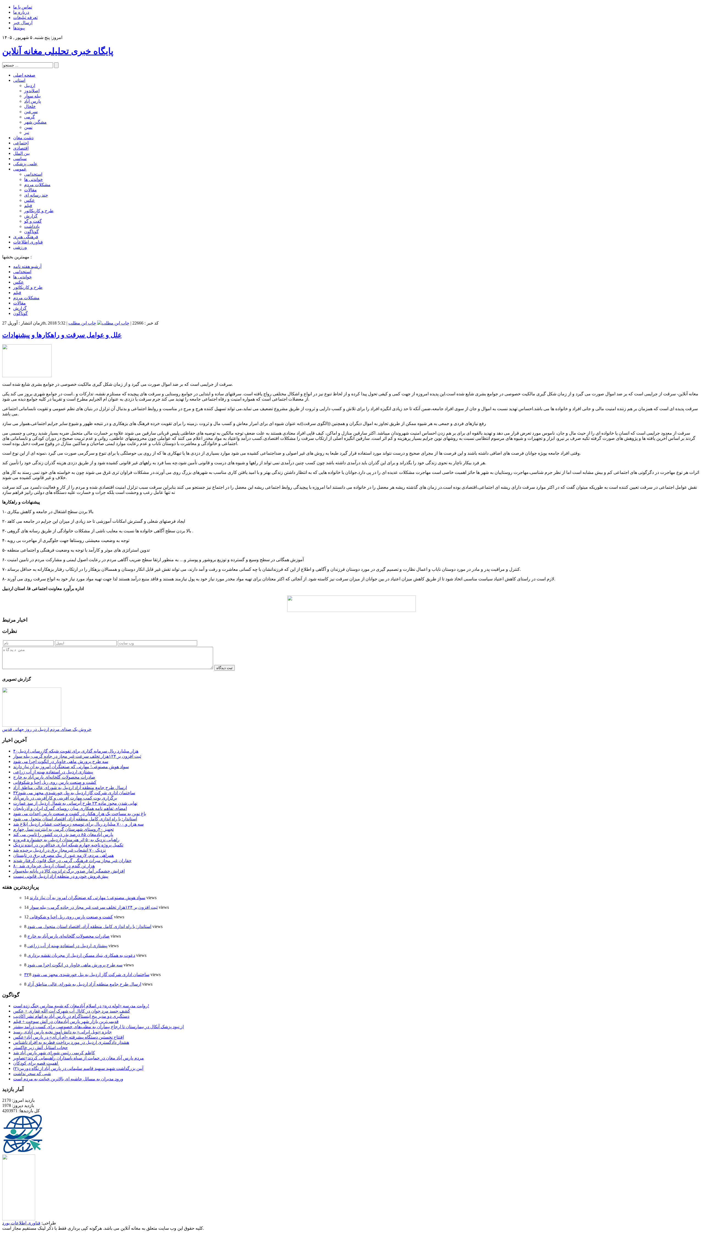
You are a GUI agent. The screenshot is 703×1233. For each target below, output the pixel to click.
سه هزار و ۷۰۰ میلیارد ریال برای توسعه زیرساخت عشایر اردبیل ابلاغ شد (78, 824)
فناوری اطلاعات (28, 242)
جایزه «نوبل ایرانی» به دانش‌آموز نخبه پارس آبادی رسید (62, 1032)
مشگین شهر (35, 122)
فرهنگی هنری (25, 236)
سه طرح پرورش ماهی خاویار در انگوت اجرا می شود (60, 761)
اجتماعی (21, 143)
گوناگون (31, 231)
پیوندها (19, 28)
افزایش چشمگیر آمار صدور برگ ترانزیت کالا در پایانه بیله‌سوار (69, 871)
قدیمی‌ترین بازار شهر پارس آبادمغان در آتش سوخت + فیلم (66, 1021)
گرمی (29, 116)
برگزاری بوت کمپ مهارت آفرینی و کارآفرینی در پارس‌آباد (65, 798)
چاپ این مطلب (82, 323)
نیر (26, 132)
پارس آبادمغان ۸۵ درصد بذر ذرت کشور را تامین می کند (63, 834)
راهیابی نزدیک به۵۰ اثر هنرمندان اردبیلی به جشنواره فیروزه (66, 839)
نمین (28, 127)
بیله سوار (32, 96)
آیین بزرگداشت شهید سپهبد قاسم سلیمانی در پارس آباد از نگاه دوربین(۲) (78, 1068)
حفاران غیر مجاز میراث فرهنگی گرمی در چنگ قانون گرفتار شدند (72, 860)
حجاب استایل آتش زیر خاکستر (40, 1047)
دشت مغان (23, 137)
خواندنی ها (33, 179)
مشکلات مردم (37, 184)
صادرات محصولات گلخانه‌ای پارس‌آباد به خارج (54, 777)
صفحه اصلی (24, 75)
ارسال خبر (22, 22)
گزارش (31, 216)
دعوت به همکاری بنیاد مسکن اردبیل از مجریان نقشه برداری (81, 955)
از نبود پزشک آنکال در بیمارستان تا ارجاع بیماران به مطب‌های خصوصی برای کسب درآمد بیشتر (98, 1026)
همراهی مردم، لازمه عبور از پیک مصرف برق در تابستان (63, 855)
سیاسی (20, 158)
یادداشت (32, 226)
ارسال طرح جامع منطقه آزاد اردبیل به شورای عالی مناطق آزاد (70, 787)
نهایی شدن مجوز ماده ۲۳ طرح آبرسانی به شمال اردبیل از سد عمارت (75, 803)
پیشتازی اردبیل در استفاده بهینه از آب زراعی (53, 772)
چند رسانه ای (36, 195)
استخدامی (33, 174)
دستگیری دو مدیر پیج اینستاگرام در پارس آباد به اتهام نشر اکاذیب (71, 1016)
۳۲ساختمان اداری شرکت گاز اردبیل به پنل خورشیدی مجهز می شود (74, 792)
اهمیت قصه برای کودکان (36, 1063)
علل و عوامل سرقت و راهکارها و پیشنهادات (62, 335)
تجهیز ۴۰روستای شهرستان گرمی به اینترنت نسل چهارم (63, 829)
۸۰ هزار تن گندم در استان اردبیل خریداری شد (54, 865)
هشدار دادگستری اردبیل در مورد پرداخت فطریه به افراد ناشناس (71, 1042)
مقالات (30, 190)
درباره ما (21, 12)
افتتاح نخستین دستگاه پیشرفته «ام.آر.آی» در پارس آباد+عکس (68, 1037)
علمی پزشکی (25, 163)
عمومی (20, 169)
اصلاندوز (32, 90)
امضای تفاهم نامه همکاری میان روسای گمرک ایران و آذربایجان (70, 808)
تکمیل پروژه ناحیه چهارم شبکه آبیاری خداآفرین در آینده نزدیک (68, 845)
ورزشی (20, 247)
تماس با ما (22, 7)
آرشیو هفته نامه (27, 266)
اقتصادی (21, 148)
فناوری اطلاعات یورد (21, 1223)
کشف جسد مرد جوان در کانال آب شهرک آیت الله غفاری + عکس (71, 1011)
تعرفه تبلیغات (25, 17)
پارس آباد (32, 101)
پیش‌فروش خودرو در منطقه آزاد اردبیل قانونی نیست (60, 876)
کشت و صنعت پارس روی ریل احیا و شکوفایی (54, 782)
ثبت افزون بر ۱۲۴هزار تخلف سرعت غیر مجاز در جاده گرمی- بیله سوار (77, 756)
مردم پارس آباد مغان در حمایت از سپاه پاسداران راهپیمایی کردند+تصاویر (78, 1058)
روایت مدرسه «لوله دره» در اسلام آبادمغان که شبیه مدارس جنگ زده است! (81, 1005)
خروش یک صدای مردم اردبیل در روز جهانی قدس (46, 729)
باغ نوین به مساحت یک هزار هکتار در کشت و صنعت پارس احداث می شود (79, 813)
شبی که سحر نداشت (32, 1073)
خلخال (30, 106)
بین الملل (21, 153)
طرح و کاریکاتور (39, 210)
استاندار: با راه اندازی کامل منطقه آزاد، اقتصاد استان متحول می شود (75, 819)
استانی (19, 80)
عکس (29, 200)
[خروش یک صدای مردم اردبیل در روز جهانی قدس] (31, 725)
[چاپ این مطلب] (113, 323)
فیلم (28, 205)
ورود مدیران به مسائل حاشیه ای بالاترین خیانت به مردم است (68, 1079)
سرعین (31, 111)
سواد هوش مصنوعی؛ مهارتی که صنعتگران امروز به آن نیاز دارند (71, 766)
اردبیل (29, 85)
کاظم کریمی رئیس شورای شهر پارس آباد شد (54, 1052)
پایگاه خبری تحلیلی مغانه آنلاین (57, 51)
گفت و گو (33, 221)
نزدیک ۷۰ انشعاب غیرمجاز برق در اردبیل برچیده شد (59, 850)
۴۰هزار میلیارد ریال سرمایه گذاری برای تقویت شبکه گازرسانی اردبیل (75, 751)
